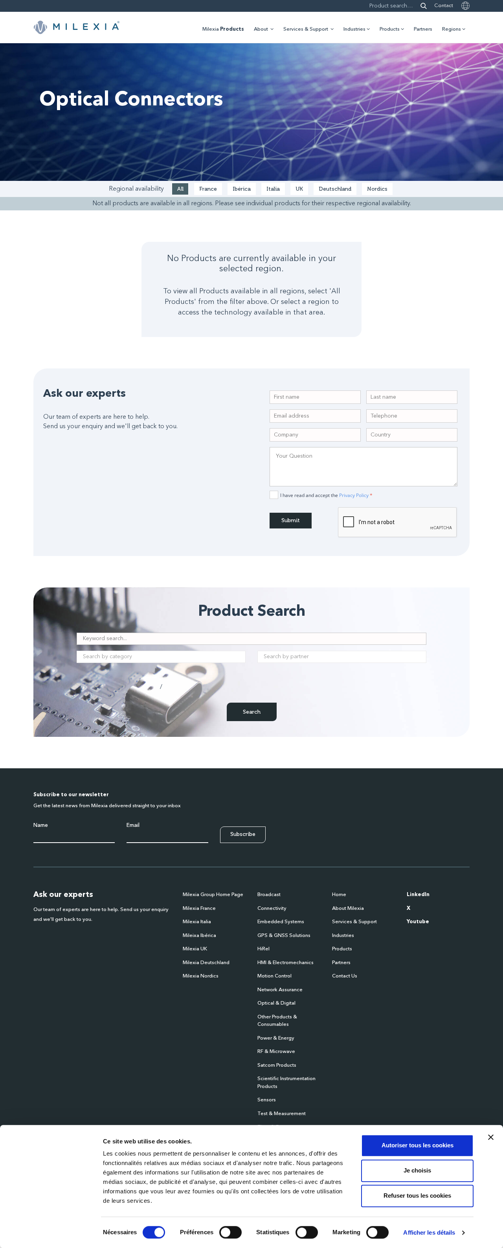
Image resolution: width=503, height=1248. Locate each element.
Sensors (266, 1100)
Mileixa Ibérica (199, 935)
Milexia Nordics (200, 976)
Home (339, 894)
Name (40, 825)
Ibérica (242, 189)
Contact (443, 5)
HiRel (263, 949)
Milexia (223, 29)
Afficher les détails (429, 1232)
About (261, 29)
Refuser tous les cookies (417, 1195)
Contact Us (344, 976)
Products (390, 29)
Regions (451, 29)
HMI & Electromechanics (285, 962)
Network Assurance (280, 989)
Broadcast (269, 894)
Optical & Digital (276, 1003)
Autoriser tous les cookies (417, 1145)
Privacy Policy (354, 495)
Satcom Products (276, 1065)
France (208, 189)
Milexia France (199, 908)
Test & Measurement (281, 1113)
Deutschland (335, 189)
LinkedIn (418, 894)
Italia (273, 189)
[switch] (230, 1232)
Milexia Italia (197, 921)
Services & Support (305, 29)
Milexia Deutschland (206, 962)
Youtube (418, 921)
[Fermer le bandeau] (491, 1137)
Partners (423, 29)
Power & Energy (275, 1038)
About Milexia (348, 908)
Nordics (377, 189)
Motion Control (274, 976)
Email (133, 825)
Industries (354, 29)
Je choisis (417, 1170)
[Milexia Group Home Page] (76, 27)
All (180, 189)
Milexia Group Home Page (213, 894)
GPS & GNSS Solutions (283, 935)
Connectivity (271, 908)
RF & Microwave (276, 1051)
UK (299, 189)
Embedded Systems (280, 921)
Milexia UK (195, 949)
